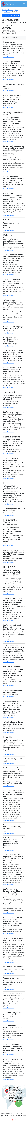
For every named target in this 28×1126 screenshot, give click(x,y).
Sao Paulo (7, 12)
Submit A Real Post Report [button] (11, 16)
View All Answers (8, 57)
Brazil (16, 10)
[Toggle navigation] (24, 4)
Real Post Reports (7, 10)
